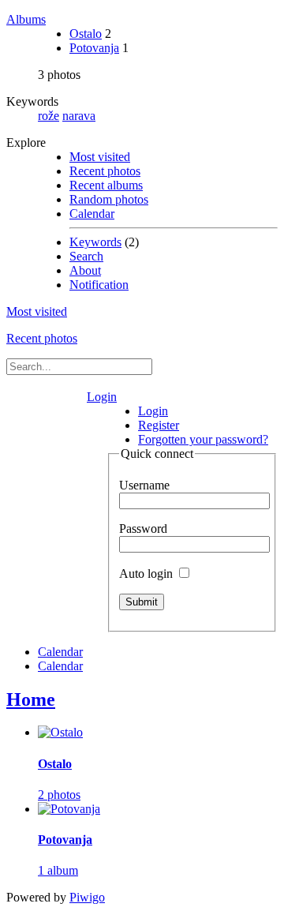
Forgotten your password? (203, 439)
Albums (26, 19)
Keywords (95, 242)
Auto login (147, 573)
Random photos (108, 199)
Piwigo (87, 897)
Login (102, 396)
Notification (99, 284)
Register (158, 425)
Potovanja (94, 47)
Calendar (91, 213)
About (85, 270)
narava (78, 115)
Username (144, 485)
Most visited (99, 156)
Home (30, 699)
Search (86, 256)
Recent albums (106, 185)
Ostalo (85, 33)
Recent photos (104, 171)
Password (143, 528)
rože (48, 115)
